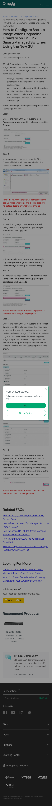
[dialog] (26, 403)
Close (46, 389)
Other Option (25, 413)
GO (25, 405)
